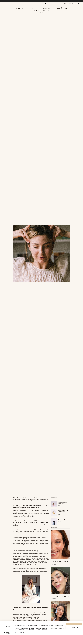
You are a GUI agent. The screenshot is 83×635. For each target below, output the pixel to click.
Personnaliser (73, 627)
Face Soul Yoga (35, 512)
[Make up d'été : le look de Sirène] (60, 580)
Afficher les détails (18, 632)
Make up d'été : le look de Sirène (60, 596)
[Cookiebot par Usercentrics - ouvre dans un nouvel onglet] (7, 633)
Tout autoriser (73, 624)
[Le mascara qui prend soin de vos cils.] (60, 613)
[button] (7, 3)
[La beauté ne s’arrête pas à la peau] (60, 544)
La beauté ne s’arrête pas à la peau (60, 562)
